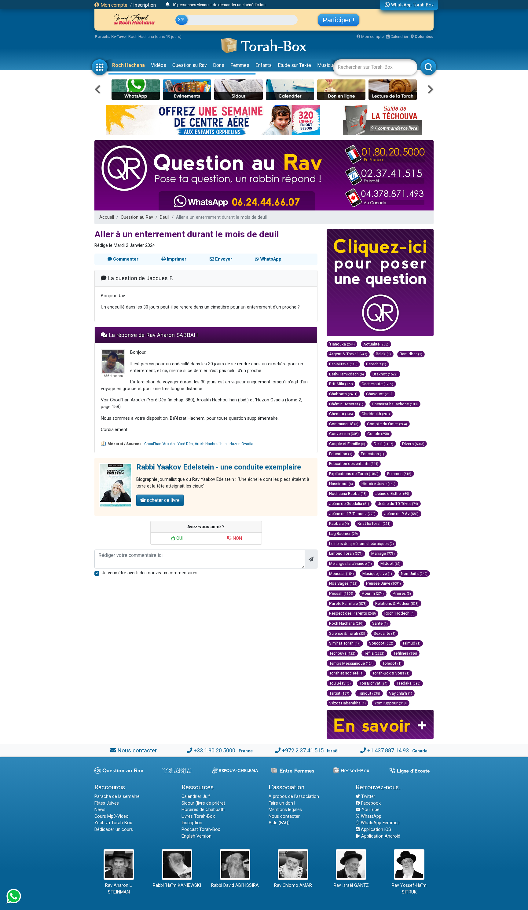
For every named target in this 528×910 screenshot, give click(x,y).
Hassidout (341, 483)
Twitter (367, 796)
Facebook (370, 803)
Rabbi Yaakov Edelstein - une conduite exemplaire (218, 467)
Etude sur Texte (294, 65)
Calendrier (399, 36)
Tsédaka (408, 683)
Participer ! (338, 20)
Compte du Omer (387, 423)
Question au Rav (189, 65)
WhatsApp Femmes (380, 822)
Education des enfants (353, 463)
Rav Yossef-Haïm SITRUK (409, 889)
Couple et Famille (347, 443)
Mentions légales (285, 809)
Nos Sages (343, 583)
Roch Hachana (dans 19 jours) (155, 36)
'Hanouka (342, 344)
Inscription (144, 5)
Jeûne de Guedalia (349, 503)
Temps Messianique (351, 663)
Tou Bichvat (373, 683)
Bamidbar (411, 353)
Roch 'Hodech (399, 613)
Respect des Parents (352, 613)
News (99, 809)
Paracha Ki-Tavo (110, 36)
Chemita (341, 413)
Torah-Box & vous (390, 673)
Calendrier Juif (196, 796)
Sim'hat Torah (345, 643)
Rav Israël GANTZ (351, 885)
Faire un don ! (282, 803)
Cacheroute (377, 383)
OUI (179, 538)
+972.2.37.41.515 (303, 750)
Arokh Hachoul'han (211, 444)
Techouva (342, 653)
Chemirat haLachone (395, 403)
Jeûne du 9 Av (401, 513)
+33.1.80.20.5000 (214, 750)
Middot (390, 563)
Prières (402, 593)
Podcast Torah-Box (201, 829)
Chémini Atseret (346, 403)
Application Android (380, 836)
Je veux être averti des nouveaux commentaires (149, 573)
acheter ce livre (163, 500)
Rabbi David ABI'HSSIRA (235, 885)
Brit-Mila (341, 383)
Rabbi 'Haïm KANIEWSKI (177, 885)
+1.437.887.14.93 (388, 750)
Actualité (375, 344)
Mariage (383, 553)
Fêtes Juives (106, 803)
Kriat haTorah (374, 523)
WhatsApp (370, 816)
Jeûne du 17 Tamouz (352, 513)
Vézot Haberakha (347, 702)
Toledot (392, 663)
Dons (218, 65)
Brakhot (385, 373)
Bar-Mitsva (343, 363)
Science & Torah (347, 633)
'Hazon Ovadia (241, 444)
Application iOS (375, 829)
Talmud (411, 643)
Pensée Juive (383, 583)
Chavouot (379, 393)
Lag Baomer (343, 533)
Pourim (373, 593)
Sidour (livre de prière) (203, 803)
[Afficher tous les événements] (168, 4)
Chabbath (343, 393)
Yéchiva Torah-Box (113, 822)
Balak (383, 353)
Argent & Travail (348, 353)
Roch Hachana (128, 65)
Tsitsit (339, 693)
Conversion (344, 433)
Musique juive (377, 573)
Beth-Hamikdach (346, 373)
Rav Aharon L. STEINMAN (119, 889)
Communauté (343, 423)
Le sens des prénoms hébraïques (361, 543)
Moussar (341, 573)
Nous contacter (137, 750)
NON (237, 538)
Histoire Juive (378, 483)
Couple (378, 433)
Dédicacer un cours (113, 829)
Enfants (263, 65)
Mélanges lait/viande (350, 563)
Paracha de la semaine (117, 796)
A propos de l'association (294, 796)
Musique (326, 65)
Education (340, 453)
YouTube (370, 809)
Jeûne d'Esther (392, 493)
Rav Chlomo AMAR (293, 885)
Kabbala (339, 523)
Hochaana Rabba (348, 493)
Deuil (164, 217)
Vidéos (158, 65)
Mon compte (113, 5)
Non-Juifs (414, 573)
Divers (413, 443)
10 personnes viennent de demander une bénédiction (219, 4)
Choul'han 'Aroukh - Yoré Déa (168, 444)
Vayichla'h (400, 693)
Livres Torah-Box (198, 816)
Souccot (381, 643)
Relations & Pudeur (397, 603)
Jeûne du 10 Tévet (398, 503)
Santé (380, 623)
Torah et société (346, 673)
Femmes (239, 65)
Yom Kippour (390, 702)
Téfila (374, 653)
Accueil (106, 217)
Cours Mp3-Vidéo (111, 816)
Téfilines (405, 653)
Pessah (341, 593)
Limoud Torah (346, 553)
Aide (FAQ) (279, 822)
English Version (196, 836)
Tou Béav (340, 683)
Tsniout (369, 693)
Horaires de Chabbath (203, 809)
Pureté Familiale (348, 603)
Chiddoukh (375, 413)
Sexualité (384, 633)
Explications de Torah (354, 473)
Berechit (376, 363)
